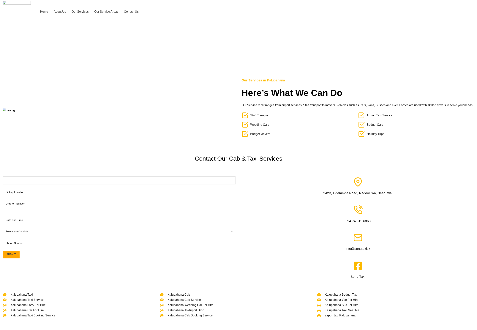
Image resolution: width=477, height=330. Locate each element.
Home (216, 53)
